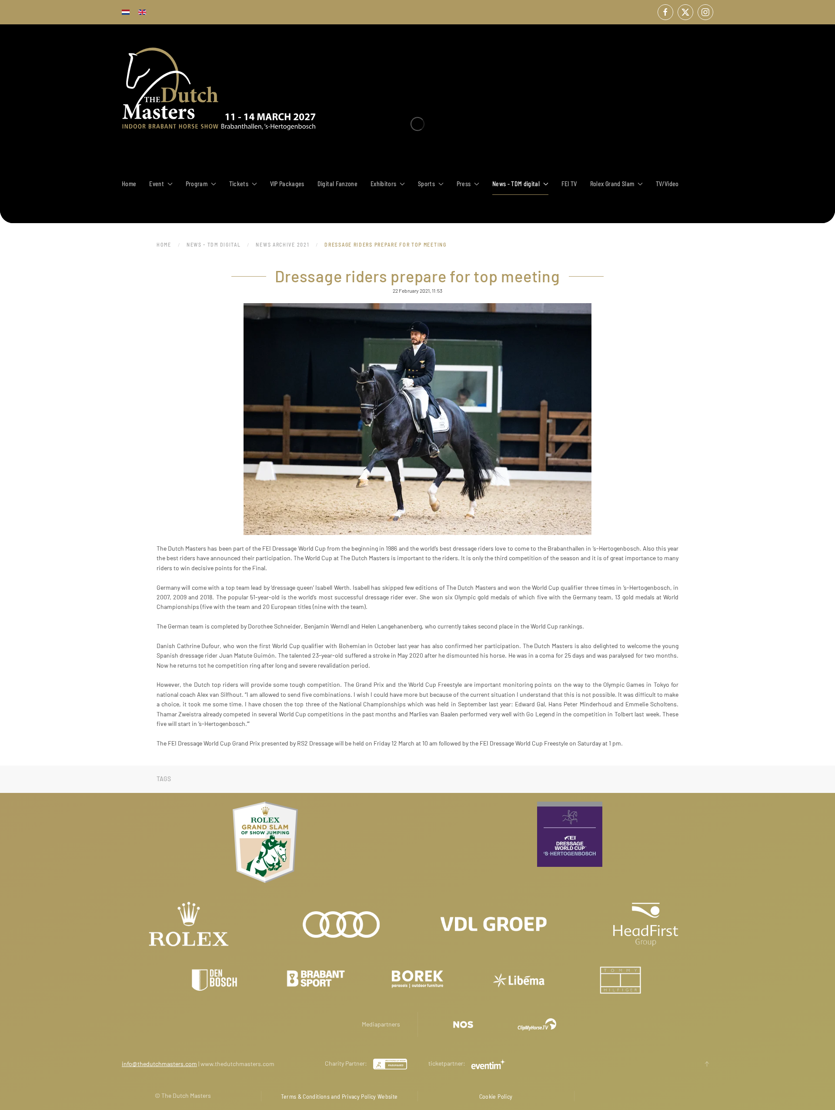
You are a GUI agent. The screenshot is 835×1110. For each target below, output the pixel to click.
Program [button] (196, 183)
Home (129, 183)
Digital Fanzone (337, 183)
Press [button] (464, 183)
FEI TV (569, 183)
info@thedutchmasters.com (159, 1063)
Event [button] (156, 183)
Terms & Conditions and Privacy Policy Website (339, 1096)
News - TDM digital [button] (516, 183)
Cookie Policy (496, 1096)
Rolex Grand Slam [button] (612, 183)
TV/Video (667, 183)
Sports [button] (426, 183)
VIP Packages (287, 183)
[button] (706, 1063)
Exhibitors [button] (384, 183)
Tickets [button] (238, 183)
